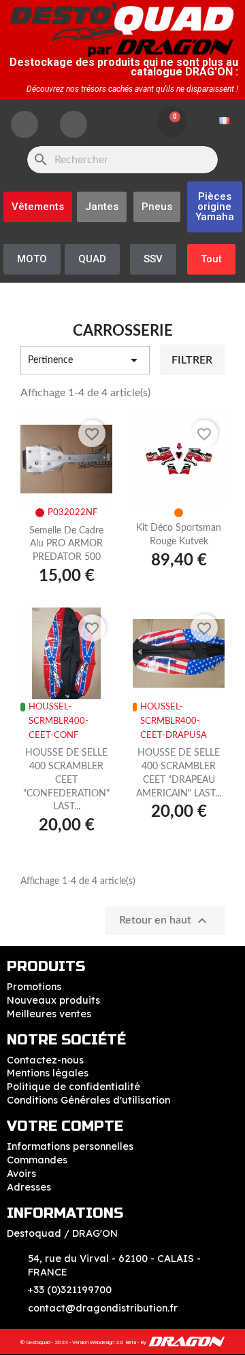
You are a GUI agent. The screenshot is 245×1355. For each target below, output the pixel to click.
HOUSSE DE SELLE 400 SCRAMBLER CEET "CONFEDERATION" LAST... (66, 779)
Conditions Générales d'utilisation (88, 1100)
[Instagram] (73, 124)
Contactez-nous (45, 1060)
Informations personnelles (70, 1146)
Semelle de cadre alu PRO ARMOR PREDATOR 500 (66, 544)
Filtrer (192, 360)
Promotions (34, 987)
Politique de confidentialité (73, 1086)
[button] (214, 206)
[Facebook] (24, 124)
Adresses (29, 1187)
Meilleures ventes (49, 1014)
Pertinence (85, 360)
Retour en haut (164, 921)
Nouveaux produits (53, 1000)
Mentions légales (47, 1073)
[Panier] (171, 121)
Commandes (37, 1160)
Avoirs (21, 1173)
